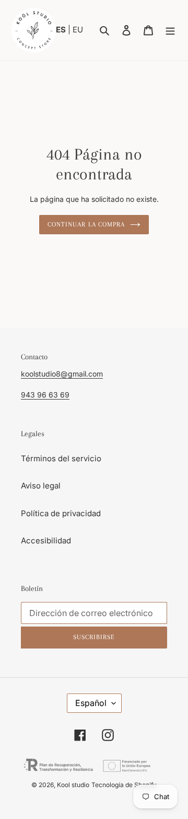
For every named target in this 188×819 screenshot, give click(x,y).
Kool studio (73, 785)
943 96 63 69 (45, 394)
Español (91, 703)
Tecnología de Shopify (124, 785)
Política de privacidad (61, 513)
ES (62, 30)
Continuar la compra (86, 224)
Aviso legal (41, 486)
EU (78, 30)
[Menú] (170, 30)
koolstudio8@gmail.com (62, 373)
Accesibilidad (46, 540)
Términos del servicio (61, 458)
